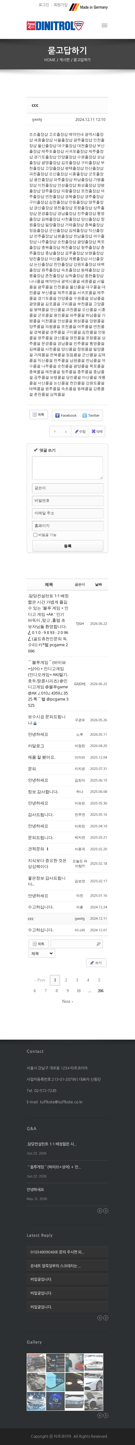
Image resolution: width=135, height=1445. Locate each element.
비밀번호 (42, 500)
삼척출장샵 (74, 275)
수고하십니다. (40, 907)
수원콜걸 (81, 298)
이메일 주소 (44, 513)
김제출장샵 (78, 230)
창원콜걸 (84, 349)
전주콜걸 (61, 360)
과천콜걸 (73, 309)
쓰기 (97, 962)
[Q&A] (32, 1128)
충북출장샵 (94, 224)
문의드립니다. (40, 837)
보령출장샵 (94, 253)
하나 (79, 791)
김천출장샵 (58, 202)
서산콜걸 (45, 383)
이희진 (80, 826)
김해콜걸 (36, 349)
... (89, 990)
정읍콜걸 (73, 354)
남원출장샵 (63, 236)
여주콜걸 (84, 326)
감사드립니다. (40, 814)
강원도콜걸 (95, 383)
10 (78, 990)
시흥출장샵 (78, 173)
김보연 (80, 881)
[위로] (55, 431)
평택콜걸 (41, 309)
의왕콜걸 (52, 326)
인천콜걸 (61, 287)
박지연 (80, 837)
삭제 (99, 431)
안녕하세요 (38, 734)
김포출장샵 (70, 162)
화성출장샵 (86, 185)
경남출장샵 (66, 213)
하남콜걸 (93, 315)
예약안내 (76, 134)
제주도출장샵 (52, 151)
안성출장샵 (66, 185)
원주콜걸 (52, 388)
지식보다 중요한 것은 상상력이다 (47, 863)
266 (100, 990)
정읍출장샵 (38, 230)
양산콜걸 (68, 349)
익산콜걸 (45, 360)
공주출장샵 (74, 253)
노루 (79, 734)
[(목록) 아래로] (65, 431)
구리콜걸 (68, 303)
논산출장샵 (43, 264)
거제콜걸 (41, 354)
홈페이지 (42, 525)
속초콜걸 (68, 388)
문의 (32, 768)
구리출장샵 (90, 162)
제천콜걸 (52, 371)
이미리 (80, 757)
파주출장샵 (63, 179)
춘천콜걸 (41, 394)
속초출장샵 (70, 270)
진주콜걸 (81, 343)
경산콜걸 (61, 337)
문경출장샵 (47, 213)
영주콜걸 (45, 337)
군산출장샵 (58, 230)
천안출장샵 (63, 264)
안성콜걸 (65, 320)
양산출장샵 (90, 219)
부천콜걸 (84, 303)
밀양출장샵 (54, 224)
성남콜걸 (97, 298)
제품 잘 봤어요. (41, 757)
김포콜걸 (52, 303)
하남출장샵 (82, 179)
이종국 (80, 849)
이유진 (80, 803)
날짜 (98, 584)
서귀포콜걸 (86, 292)
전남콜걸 (93, 360)
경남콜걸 (65, 343)
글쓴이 (40, 487)
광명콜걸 (36, 303)
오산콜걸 (89, 309)
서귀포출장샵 (76, 151)
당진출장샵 (38, 258)
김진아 (80, 780)
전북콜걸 (57, 354)
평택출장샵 (74, 168)
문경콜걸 (49, 343)
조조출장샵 (38, 134)
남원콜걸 (77, 360)
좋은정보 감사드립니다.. (47, 881)
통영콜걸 (97, 343)
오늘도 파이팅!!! (80, 863)
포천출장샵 (90, 190)
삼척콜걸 (57, 394)
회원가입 (61, 5)
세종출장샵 (43, 140)
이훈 (79, 907)
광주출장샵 (82, 140)
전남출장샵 (82, 236)
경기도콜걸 (47, 298)
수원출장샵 (86, 157)
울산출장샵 (47, 145)
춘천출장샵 (54, 275)
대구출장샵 (66, 145)
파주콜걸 (77, 315)
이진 (79, 895)
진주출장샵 (86, 213)
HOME (50, 60)
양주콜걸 (36, 326)
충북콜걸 (36, 371)
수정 (82, 431)
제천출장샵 (70, 247)
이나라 (80, 930)
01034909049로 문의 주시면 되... (57, 1252)
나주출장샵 (47, 241)
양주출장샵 (50, 190)
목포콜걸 (97, 366)
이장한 (80, 745)
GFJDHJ (79, 683)
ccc (35, 105)
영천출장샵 (63, 207)
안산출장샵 (94, 168)
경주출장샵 (94, 196)
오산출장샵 (58, 173)
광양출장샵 (86, 241)
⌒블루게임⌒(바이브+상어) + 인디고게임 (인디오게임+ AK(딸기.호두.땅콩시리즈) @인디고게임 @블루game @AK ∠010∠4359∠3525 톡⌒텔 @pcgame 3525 (48, 683)
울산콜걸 (77, 287)
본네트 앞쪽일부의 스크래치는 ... (55, 1266)
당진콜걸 (73, 377)
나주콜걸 (49, 366)
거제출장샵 (74, 224)
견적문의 (36, 849)
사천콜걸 (52, 349)
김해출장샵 (50, 219)
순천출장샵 (66, 241)
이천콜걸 (49, 320)
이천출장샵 (47, 185)
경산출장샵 (43, 207)
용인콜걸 (61, 315)
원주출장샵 (50, 270)
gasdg (37, 119)
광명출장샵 (50, 162)
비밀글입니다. (41, 1279)
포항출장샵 (82, 207)
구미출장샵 (38, 202)
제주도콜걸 (66, 292)
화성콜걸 (81, 320)
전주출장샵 (43, 236)
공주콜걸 (41, 377)
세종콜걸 (88, 281)
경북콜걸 (41, 332)
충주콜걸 (84, 371)
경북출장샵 (74, 196)
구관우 (80, 719)
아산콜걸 (89, 377)
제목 (49, 584)
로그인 (44, 5)
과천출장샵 (38, 173)
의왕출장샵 (70, 190)
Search (98, 943)
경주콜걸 (57, 332)
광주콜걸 (45, 287)
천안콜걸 (77, 383)
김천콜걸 (89, 332)
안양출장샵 (66, 157)
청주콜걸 (68, 371)
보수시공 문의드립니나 (47, 720)
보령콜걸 (57, 377)
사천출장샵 (70, 219)
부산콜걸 (49, 292)
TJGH (80, 623)
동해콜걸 (84, 388)
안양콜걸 (65, 298)
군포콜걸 (45, 315)
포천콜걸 (68, 326)
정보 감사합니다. (43, 791)
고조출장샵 (58, 134)
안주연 (80, 814)
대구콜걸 (93, 287)
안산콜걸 (57, 309)
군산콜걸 (89, 354)
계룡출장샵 (78, 258)
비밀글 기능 (47, 534)
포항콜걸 (93, 337)
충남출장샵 (54, 253)
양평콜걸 (97, 320)
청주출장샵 (90, 247)
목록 (40, 414)
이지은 (80, 768)
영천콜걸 (77, 337)
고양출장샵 (54, 168)
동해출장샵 (90, 270)
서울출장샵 (63, 140)
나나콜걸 (36, 281)
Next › (67, 1001)
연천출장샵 (54, 196)
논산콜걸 (61, 383)
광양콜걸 (81, 366)
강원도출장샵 (84, 264)
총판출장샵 (94, 275)
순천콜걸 (65, 366)
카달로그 (36, 746)
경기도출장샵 (45, 157)
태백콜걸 (36, 388)
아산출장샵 (58, 258)
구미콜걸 (73, 332)
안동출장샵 (78, 202)
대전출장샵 (86, 145)
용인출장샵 (43, 179)
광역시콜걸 (70, 281)
